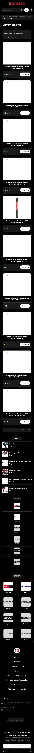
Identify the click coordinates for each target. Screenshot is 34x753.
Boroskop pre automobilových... (18, 488)
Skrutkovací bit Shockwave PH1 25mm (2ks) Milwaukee (17, 414)
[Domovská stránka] (3, 16)
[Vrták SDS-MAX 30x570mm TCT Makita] (5, 481)
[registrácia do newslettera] (25, 720)
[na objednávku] (4, 344)
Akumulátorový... (14, 444)
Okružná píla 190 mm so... (16, 452)
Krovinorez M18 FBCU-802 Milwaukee (20, 461)
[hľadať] (21, 10)
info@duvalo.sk (8, 710)
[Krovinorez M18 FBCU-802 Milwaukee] (5, 463)
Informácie (16, 662)
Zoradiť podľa (8, 33)
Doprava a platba (17, 666)
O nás (17, 671)
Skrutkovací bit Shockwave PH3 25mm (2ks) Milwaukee (17, 376)
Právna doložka (17, 684)
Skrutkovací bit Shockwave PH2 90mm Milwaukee (17, 106)
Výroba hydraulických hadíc (17, 675)
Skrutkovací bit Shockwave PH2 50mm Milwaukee (17, 260)
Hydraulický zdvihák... (15, 470)
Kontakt (17, 657)
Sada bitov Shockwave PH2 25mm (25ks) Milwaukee (17, 67)
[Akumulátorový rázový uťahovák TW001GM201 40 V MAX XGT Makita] (5, 445)
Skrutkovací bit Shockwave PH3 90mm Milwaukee (17, 337)
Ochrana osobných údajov (17, 680)
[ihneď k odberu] (4, 74)
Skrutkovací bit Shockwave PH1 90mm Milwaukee (17, 144)
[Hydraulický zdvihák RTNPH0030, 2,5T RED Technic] (5, 472)
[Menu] (26, 10)
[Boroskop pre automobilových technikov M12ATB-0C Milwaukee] (5, 490)
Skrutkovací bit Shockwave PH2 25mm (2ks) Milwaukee (17, 183)
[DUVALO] (17, 3)
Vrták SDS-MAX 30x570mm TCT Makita (20, 479)
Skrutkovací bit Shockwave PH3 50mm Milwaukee (17, 221)
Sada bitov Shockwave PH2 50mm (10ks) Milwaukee (17, 299)
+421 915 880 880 (9, 707)
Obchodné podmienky (17, 689)
